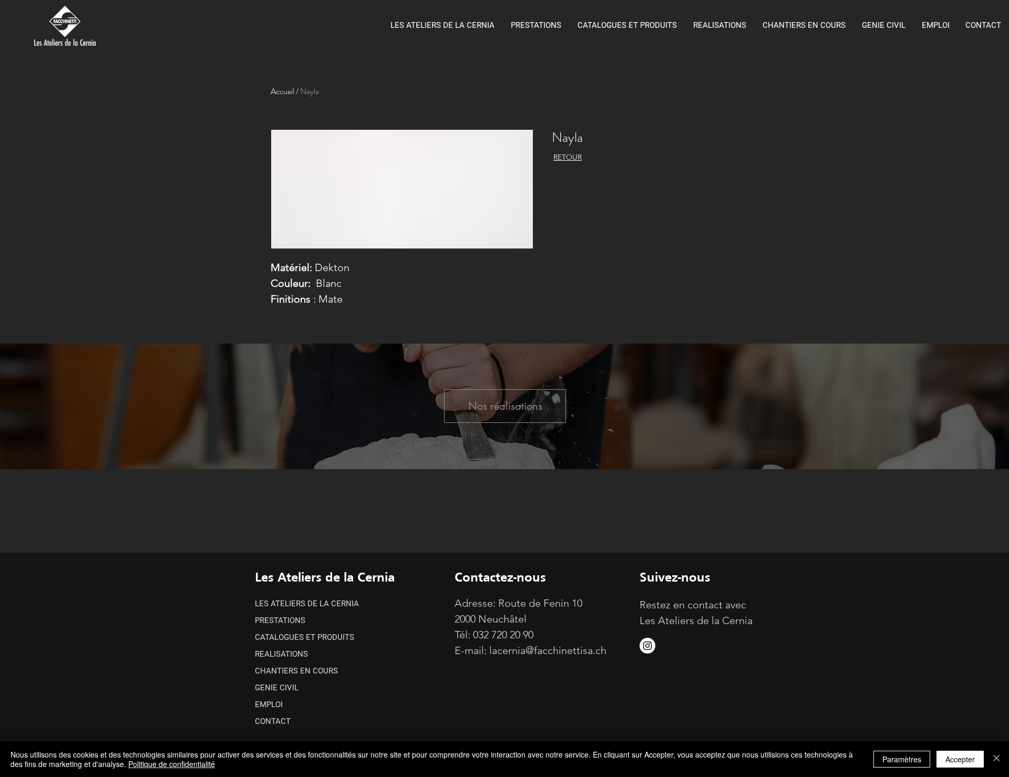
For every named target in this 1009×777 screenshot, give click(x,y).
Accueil (282, 91)
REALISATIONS (281, 654)
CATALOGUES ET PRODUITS (304, 637)
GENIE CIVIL (276, 687)
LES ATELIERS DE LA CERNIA (307, 603)
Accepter (960, 759)
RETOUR (567, 157)
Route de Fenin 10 (540, 603)
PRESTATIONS (280, 620)
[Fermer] (996, 759)
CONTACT (273, 721)
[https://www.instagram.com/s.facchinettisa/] (647, 646)
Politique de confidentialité (171, 764)
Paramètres (901, 759)
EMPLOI (269, 704)
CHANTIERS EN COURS (296, 671)
